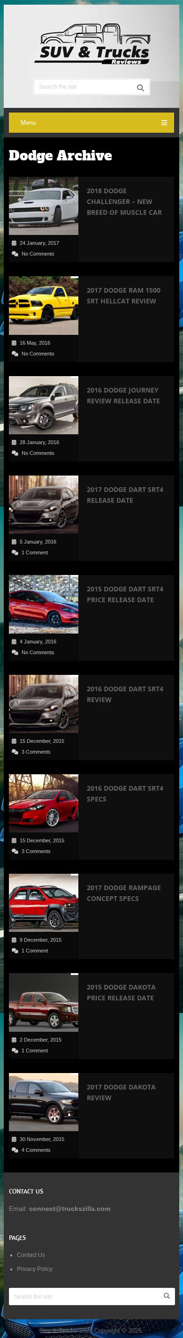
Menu (28, 122)
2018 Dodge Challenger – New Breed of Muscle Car (124, 201)
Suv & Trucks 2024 (65, 1330)
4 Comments (36, 1150)
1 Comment (35, 552)
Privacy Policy (35, 1269)
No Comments (38, 254)
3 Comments (36, 752)
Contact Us (31, 1255)
